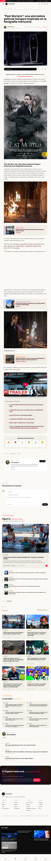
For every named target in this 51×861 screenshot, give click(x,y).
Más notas (13, 469)
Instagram (40, 802)
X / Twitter (40, 804)
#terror (19, 453)
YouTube (40, 806)
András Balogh (28, 246)
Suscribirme (36, 780)
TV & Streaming (5, 808)
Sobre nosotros (29, 802)
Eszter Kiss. (17, 248)
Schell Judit (30, 244)
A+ (42, 69)
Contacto (28, 806)
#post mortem (12, 453)
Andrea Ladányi (37, 244)
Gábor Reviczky (11, 246)
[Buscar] (39, 4)
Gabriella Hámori (20, 246)
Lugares (16, 806)
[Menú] (3, 4)
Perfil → (5, 737)
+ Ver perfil (42, 461)
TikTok (39, 808)
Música (3, 804)
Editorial (28, 804)
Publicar (45, 504)
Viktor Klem (16, 244)
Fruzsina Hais (23, 244)
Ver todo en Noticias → (42, 610)
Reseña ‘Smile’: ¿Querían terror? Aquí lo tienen (22, 422)
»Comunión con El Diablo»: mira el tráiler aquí (22, 419)
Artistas (15, 804)
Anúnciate (28, 810)
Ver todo (48, 827)
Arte (3, 806)
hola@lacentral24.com (31, 808)
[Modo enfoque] (42, 4)
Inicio (5, 8)
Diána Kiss (35, 246)
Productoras (16, 808)
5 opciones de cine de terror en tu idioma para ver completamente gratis (26, 410)
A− (38, 69)
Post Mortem (7, 79)
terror (19, 79)
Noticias (10, 8)
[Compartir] (45, 69)
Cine (3, 802)
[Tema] (47, 4)
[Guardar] (45, 4)
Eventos (16, 802)
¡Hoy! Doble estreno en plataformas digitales (21, 415)
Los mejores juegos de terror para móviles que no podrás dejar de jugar (26, 405)
